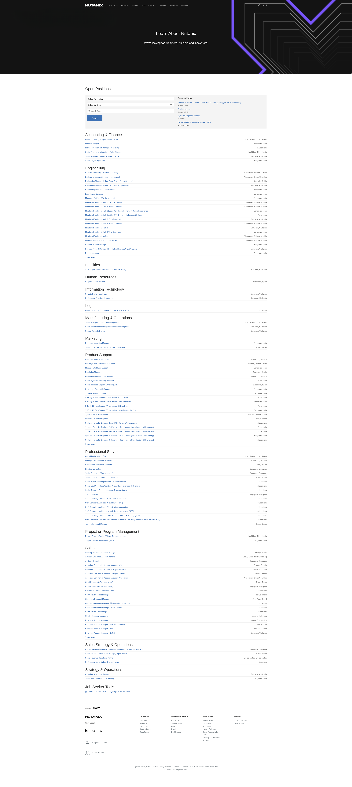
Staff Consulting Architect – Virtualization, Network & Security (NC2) (112, 515)
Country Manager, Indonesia (96, 616)
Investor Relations (209, 729)
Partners (163, 5)
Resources (174, 5)
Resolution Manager (93, 372)
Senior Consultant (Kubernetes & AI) (99, 473)
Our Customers (145, 729)
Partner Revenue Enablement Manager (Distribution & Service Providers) (114, 649)
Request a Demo (99, 742)
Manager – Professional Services (98, 461)
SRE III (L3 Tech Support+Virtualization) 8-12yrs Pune (106, 406)
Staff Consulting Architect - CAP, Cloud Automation (105, 499)
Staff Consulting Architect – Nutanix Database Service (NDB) (109, 511)
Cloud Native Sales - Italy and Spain (99, 591)
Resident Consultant (93, 469)
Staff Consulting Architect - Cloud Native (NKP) (104, 503)
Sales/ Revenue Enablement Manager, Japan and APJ (106, 654)
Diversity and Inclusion (211, 738)
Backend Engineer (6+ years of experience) (102, 177)
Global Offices (208, 720)
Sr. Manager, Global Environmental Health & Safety (105, 270)
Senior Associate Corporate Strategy (99, 678)
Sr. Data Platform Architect (96, 294)
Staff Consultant (91, 494)
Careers (237, 717)
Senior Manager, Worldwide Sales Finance (102, 156)
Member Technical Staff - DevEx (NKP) (101, 240)
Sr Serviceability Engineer (95, 393)
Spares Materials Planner (95, 331)
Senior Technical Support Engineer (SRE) (194, 122)
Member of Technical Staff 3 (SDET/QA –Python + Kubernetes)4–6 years (114, 215)
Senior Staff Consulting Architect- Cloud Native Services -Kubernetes (112, 486)
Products (124, 5)
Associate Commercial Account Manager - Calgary (105, 565)
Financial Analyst (92, 144)
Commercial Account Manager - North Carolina (103, 608)
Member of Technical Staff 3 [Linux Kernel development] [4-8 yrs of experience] (209, 102)
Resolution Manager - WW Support (99, 376)
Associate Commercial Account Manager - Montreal (105, 569)
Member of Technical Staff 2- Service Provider (103, 202)
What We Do (113, 5)
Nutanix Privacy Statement (162, 767)
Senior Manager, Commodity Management (102, 322)
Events (173, 729)
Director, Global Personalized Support (100, 364)
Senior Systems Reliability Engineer (99, 381)
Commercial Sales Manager (96, 612)
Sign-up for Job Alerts (121, 692)
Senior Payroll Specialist (95, 161)
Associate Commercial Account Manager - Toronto (105, 574)
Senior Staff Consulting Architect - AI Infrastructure (105, 482)
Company (185, 5)
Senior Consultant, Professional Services (101, 477)
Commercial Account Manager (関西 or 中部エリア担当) (107, 603)
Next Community (177, 732)
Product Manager (184, 109)
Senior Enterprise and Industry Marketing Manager (105, 347)
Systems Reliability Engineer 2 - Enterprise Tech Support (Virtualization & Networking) (119, 427)
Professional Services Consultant (98, 465)
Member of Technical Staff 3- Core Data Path (103, 219)
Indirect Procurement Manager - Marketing (102, 148)
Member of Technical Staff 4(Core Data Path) (103, 232)
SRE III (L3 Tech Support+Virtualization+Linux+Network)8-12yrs (110, 410)
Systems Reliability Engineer (96, 414)
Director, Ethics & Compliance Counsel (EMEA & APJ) (107, 310)
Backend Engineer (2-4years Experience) (101, 173)
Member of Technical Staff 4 (96, 228)
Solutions (134, 5)
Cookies (177, 767)
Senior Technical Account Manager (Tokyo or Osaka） (106, 490)
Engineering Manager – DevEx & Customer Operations (107, 185)
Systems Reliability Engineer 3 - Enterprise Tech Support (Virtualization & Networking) (119, 431)
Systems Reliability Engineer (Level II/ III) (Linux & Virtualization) (111, 423)
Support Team (176, 723)
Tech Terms (144, 732)
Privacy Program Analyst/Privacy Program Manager (105, 536)
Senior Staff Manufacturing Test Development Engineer (107, 327)
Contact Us (175, 720)
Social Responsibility (210, 732)
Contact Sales (98, 753)
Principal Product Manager (95, 245)
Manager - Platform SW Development (100, 198)
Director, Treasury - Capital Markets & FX (101, 139)
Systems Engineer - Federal (189, 116)
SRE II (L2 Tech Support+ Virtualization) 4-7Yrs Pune (106, 398)
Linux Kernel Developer (94, 194)
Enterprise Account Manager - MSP (99, 629)
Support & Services (149, 5)
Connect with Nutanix (179, 717)
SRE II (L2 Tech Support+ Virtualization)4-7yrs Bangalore (108, 402)
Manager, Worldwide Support (96, 368)
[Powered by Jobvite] (92, 708)
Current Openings (240, 720)
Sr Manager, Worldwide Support (97, 389)
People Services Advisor (95, 282)
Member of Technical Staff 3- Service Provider (103, 224)
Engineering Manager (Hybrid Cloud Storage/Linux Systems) (109, 181)
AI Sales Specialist (93, 561)
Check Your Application (96, 692)
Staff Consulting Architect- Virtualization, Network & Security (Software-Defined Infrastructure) (122, 520)
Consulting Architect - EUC (96, 456)
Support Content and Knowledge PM (99, 540)
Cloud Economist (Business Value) (99, 582)
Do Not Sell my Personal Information (206, 767)
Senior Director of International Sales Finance (103, 152)
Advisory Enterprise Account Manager (100, 553)
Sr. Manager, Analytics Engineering (99, 298)
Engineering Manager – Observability (100, 190)
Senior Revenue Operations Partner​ (99, 658)
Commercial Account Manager (97, 595)
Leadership (207, 723)
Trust (204, 735)
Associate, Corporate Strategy (97, 674)
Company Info (208, 717)
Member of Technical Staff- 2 (96, 236)
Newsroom (207, 726)
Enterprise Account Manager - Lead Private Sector (105, 625)
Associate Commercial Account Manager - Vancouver (106, 578)
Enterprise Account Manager (96, 620)
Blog (173, 726)
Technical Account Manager (96, 524)
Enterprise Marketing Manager (97, 343)
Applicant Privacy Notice (142, 767)
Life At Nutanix (239, 723)
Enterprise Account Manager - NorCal (100, 633)
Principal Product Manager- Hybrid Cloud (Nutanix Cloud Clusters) (111, 249)
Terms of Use (187, 767)
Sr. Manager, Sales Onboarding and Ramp (102, 662)
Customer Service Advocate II (97, 359)
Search (95, 118)
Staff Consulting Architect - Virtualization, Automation (106, 507)
